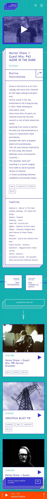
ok (38, 481)
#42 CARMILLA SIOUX (33, 283)
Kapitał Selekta (18, 496)
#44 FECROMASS (13, 282)
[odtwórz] (39, 357)
